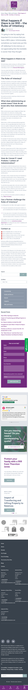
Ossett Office (18, 590)
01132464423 (18, 581)
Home (2, 13)
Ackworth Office (4, 609)
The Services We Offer (6, 560)
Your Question (7, 364)
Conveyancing (7, 291)
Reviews (3, 550)
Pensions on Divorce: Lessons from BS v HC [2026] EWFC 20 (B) (12, 330)
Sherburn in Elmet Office (6, 590)
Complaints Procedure (13, 668)
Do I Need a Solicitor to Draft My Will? (11, 322)
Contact (3, 566)
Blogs (6, 13)
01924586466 (18, 598)
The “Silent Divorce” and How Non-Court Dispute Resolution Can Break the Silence (12, 334)
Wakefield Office (5, 570)
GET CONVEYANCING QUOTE (14, 447)
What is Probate (7, 196)
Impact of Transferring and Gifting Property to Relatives (13, 319)
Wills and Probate (13, 13)
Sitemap (21, 669)
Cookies (16, 669)
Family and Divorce (8, 294)
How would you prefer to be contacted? (13, 374)
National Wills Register (18, 68)
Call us (10, 688)
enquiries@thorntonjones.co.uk (8, 582)
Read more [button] (4, 418)
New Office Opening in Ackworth (9, 316)
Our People (3, 553)
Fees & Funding (4, 557)
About (2, 547)
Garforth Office (18, 570)
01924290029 (5, 579)
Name (5, 345)
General (6, 298)
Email (5, 351)
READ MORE (9, 480)
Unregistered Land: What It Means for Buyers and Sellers (13, 325)
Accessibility (4, 668)
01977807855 (4, 617)
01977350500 (4, 600)
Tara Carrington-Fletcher (14, 30)
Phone (5, 358)
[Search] (23, 274)
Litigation (6, 301)
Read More (9, 510)
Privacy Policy (10, 669)
